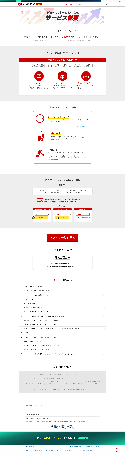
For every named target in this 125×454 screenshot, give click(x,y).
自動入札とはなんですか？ (29, 333)
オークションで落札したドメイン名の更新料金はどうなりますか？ (39, 337)
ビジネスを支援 (47, 450)
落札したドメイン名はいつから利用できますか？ (35, 349)
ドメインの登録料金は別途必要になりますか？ (34, 312)
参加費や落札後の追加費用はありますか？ (33, 307)
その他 (91, 450)
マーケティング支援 (60, 450)
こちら (58, 139)
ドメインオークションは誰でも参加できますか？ (35, 295)
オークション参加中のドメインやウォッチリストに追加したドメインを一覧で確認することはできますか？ (50, 328)
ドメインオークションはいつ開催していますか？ (35, 290)
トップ (62, 4)
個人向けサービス (86, 450)
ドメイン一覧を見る (62, 237)
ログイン (105, 4)
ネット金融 (75, 450)
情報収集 (70, 450)
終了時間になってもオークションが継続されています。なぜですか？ (40, 320)
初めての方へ (76, 4)
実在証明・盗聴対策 (29, 421)
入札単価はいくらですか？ (29, 303)
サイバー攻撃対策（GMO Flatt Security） (62, 421)
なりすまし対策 (72, 421)
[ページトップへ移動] (117, 450)
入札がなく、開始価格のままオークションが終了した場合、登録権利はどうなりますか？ (45, 316)
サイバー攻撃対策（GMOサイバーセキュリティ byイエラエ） (44, 421)
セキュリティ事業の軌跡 (81, 421)
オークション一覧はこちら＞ (79, 126)
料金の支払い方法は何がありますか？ (32, 341)
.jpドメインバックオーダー (49, 40)
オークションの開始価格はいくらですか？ (33, 299)
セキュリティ (53, 450)
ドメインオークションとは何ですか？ (32, 286)
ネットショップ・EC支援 (39, 450)
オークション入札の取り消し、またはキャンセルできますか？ (38, 324)
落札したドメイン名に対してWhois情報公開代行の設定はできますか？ (40, 345)
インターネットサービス (30, 450)
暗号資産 (80, 450)
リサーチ (66, 450)
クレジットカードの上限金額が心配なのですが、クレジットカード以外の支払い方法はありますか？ (48, 354)
